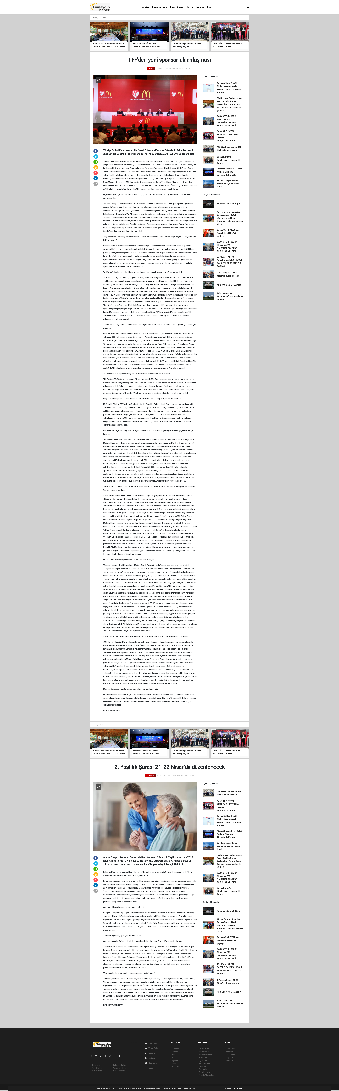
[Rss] (116, 1056)
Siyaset (180, 7)
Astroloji (229, 1060)
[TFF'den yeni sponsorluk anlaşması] (145, 109)
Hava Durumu (204, 1049)
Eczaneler (203, 1057)
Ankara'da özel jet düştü (228, 204)
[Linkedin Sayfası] (111, 1056)
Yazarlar (151, 1053)
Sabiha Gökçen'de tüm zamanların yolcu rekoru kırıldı (228, 184)
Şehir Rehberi (204, 1072)
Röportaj (200, 7)
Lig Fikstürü (203, 1060)
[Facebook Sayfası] (92, 1056)
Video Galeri (153, 1048)
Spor (172, 7)
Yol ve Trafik (204, 1052)
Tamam (239, 1088)
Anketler (229, 1052)
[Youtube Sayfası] (106, 1056)
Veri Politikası (97, 1071)
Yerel (165, 7)
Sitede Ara (230, 1049)
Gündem (146, 7)
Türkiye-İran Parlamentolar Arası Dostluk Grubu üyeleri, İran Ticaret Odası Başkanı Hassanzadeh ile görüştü (229, 104)
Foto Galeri (153, 1043)
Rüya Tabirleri (231, 1057)
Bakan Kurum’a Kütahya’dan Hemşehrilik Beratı (228, 160)
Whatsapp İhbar (119, 1068)
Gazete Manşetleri (206, 1075)
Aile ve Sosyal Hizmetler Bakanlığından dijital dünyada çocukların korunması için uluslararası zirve (230, 218)
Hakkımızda (96, 1065)
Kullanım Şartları (119, 1065)
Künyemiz (152, 1063)
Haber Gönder (119, 1071)
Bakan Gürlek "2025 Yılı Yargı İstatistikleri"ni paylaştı (228, 233)
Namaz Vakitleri (205, 1055)
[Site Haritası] (120, 1056)
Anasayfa (96, 18)
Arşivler (151, 1058)
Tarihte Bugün (204, 1063)
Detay (228, 1088)
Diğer (209, 7)
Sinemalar (203, 1066)
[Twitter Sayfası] (97, 1056)
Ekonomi (156, 7)
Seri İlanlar (203, 1069)
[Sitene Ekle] (125, 1056)
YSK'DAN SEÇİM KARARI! (229, 285)
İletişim (151, 1068)
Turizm (190, 7)
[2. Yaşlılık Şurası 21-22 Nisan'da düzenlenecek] (145, 816)
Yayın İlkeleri (97, 1068)
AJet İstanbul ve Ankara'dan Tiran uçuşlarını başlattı (230, 296)
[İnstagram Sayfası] (102, 1056)
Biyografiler (230, 1055)
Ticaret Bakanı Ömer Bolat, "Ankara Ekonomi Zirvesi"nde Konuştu (229, 172)
